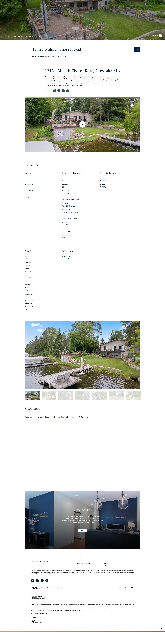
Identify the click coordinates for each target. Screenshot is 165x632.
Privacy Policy (130, 588)
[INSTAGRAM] (37, 580)
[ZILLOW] (46, 580)
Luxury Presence (58, 588)
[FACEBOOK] (32, 580)
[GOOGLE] (42, 580)
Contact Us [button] (82, 530)
